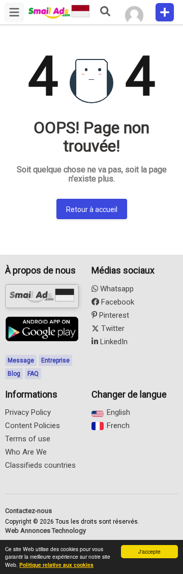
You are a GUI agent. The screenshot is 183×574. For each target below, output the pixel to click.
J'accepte (149, 551)
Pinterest (113, 315)
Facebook (116, 302)
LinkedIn (113, 341)
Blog (14, 373)
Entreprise (55, 360)
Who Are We (26, 452)
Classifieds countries (40, 465)
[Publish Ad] (165, 12)
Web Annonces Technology (45, 530)
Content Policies (32, 425)
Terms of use (27, 438)
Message (21, 360)
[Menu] (14, 12)
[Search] (105, 12)
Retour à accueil (91, 209)
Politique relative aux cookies (56, 564)
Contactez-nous (28, 511)
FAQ (33, 373)
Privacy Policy (28, 412)
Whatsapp (116, 288)
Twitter (112, 328)
